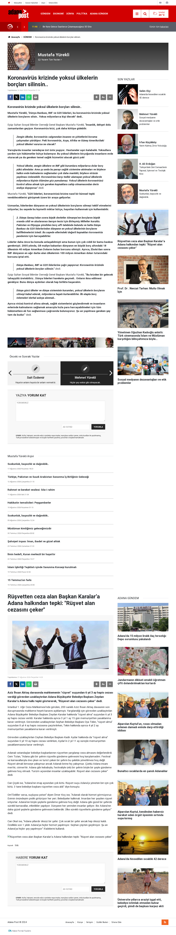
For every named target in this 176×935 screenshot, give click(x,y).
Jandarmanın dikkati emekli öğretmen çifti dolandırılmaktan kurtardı (75, 26)
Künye (80, 922)
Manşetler (18, 3)
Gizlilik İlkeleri (102, 922)
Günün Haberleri (31, 3)
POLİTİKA (82, 13)
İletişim (89, 922)
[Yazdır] (35, 97)
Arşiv (43, 3)
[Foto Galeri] (166, 2)
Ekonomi (58, 13)
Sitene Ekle (53, 3)
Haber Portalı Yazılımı (21, 931)
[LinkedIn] (22, 97)
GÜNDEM (45, 13)
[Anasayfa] (9, 3)
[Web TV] (160, 2)
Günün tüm (158, 26)
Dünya (70, 13)
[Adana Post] (21, 13)
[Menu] (136, 13)
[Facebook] (10, 97)
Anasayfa (15, 37)
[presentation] (17, 26)
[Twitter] (16, 97)
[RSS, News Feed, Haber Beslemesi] (165, 922)
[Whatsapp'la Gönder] (29, 97)
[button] (96, 97)
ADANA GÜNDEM (99, 13)
